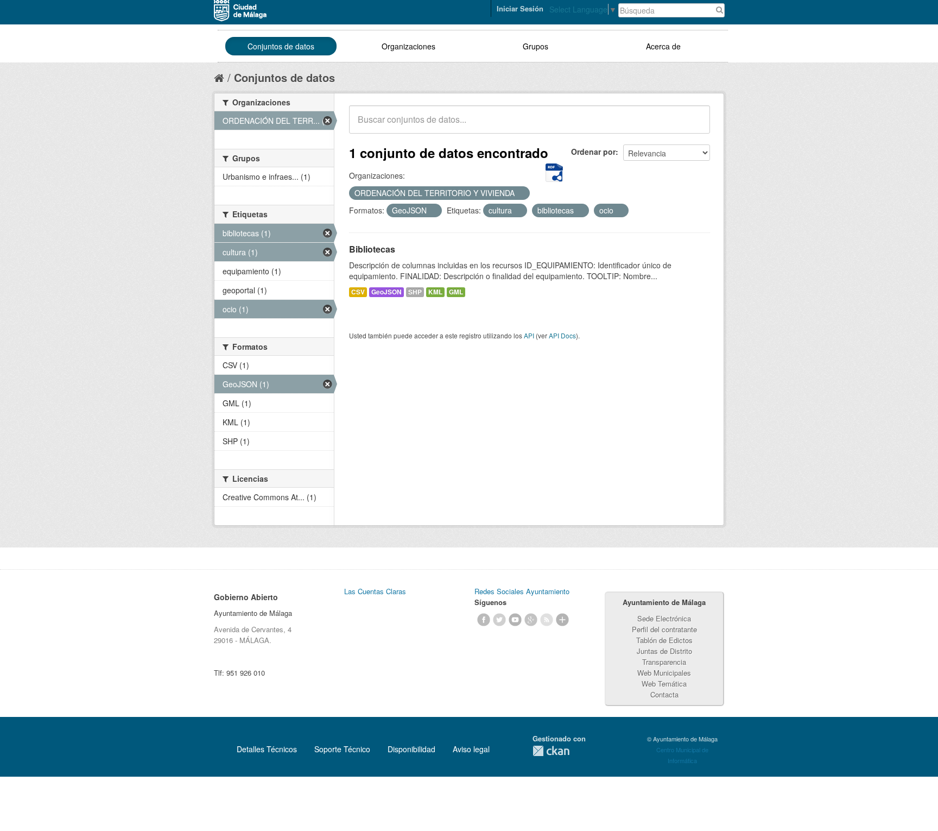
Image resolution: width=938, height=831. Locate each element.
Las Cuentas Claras (375, 591)
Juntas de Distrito (664, 651)
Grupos (535, 46)
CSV (358, 292)
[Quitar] (520, 193)
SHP (415, 292)
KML (435, 292)
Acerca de (663, 46)
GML (456, 292)
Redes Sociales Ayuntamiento (521, 591)
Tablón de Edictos (664, 640)
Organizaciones (408, 46)
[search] (694, 125)
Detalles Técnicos (267, 749)
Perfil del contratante (664, 629)
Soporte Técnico (342, 749)
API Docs (562, 335)
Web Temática (664, 683)
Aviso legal (471, 749)
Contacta (664, 694)
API (529, 335)
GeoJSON (386, 292)
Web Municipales (664, 673)
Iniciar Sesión (520, 8)
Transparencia (664, 662)
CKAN (551, 751)
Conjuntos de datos (281, 46)
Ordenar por (593, 151)
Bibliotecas (372, 249)
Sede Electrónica (664, 618)
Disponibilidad (411, 749)
